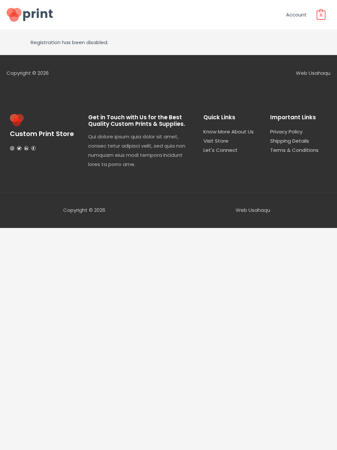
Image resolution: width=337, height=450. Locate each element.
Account (296, 14)
